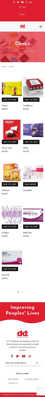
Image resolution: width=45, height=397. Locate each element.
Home (4, 66)
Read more (30, 184)
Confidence (28, 106)
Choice (5, 106)
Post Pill (5, 275)
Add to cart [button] (10, 100)
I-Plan (25, 148)
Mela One (27, 233)
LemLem (5, 190)
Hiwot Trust (7, 148)
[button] (22, 14)
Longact (5, 233)
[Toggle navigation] (35, 26)
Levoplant (27, 190)
